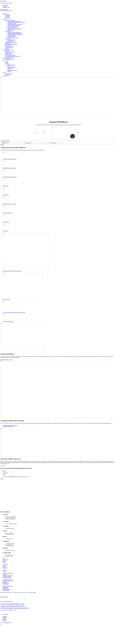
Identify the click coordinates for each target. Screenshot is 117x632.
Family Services (6, 582)
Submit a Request (6, 7)
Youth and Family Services (8, 49)
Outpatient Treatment (12, 35)
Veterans (7, 48)
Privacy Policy (6, 614)
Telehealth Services (9, 46)
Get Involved (5, 564)
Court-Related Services (7, 579)
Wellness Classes (8, 54)
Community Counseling (7, 575)
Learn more (2, 465)
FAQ (9, 66)
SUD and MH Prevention (10, 55)
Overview (7, 50)
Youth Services (6, 590)
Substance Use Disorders (10, 20)
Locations (5, 6)
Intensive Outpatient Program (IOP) (15, 34)
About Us (5, 13)
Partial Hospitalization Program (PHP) (15, 24)
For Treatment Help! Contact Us (6, 359)
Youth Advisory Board (9, 57)
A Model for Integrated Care (8, 573)
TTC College (7, 18)
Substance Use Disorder (10, 51)
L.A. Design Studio (7, 622)
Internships (7, 74)
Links (9, 69)
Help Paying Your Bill (4, 596)
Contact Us (5, 75)
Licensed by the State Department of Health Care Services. (12, 603)
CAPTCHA (5, 473)
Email (4, 470)
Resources (7, 63)
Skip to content (3, 1)
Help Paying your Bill (9, 59)
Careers (4, 72)
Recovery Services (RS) (12, 26)
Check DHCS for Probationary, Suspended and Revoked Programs (14, 608)
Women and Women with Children (14, 28)
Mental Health (8, 31)
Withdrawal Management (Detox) (14, 21)
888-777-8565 (33, 592)
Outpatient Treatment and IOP (13, 25)
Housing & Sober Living (7, 586)
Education (5, 581)
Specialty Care (10, 40)
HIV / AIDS (7, 45)
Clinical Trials (10, 68)
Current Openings (8, 73)
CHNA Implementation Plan (8, 426)
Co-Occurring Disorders (12, 27)
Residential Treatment (12, 23)
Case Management (11, 36)
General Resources (11, 64)
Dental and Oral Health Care (10, 42)
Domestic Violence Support (8, 580)
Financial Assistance (7, 58)
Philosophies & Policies (12, 70)
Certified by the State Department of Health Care (10, 605)
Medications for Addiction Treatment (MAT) (16, 22)
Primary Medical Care (12, 39)
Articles (6, 61)
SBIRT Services (11, 30)
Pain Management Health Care (11, 44)
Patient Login (5, 5)
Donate (4, 565)
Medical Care (8, 38)
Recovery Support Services (13, 37)
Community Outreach (7, 576)
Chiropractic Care (8, 43)
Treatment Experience (7, 589)
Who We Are (7, 14)
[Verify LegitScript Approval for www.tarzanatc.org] (72, 138)
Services (4, 19)
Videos (9, 71)
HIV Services (5, 583)
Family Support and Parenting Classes (12, 56)
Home (4, 558)
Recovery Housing (9, 47)
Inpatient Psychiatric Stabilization (14, 32)
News (4, 60)
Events (6, 62)
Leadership (7, 15)
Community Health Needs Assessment (10, 425)
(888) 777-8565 (9, 3)
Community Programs (7, 577)
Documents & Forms (12, 67)
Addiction (5, 574)
